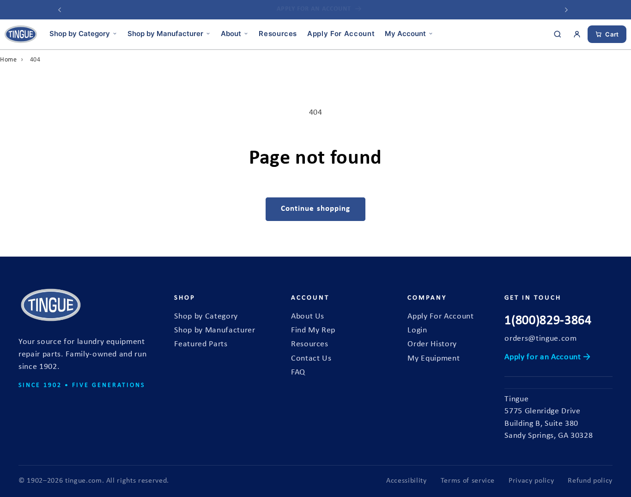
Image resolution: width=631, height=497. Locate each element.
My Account (405, 33)
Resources (278, 33)
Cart (612, 34)
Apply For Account (341, 33)
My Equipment (433, 358)
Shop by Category (79, 33)
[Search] (557, 34)
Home (8, 59)
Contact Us (311, 358)
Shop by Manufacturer (165, 33)
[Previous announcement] (59, 9)
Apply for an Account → (547, 357)
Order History (432, 344)
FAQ (298, 372)
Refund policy (590, 481)
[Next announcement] (566, 9)
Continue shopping (316, 209)
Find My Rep (313, 330)
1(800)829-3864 (547, 320)
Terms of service (468, 481)
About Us (307, 316)
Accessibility (406, 481)
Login (417, 330)
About (231, 33)
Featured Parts (200, 344)
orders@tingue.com (540, 339)
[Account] (577, 34)
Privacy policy (531, 481)
